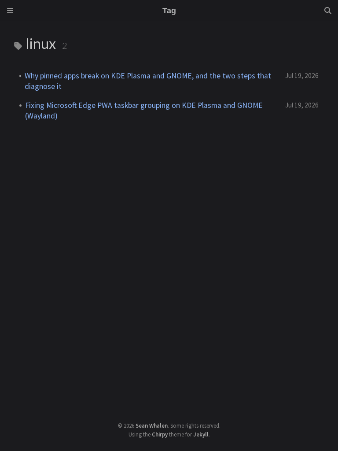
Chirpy (160, 434)
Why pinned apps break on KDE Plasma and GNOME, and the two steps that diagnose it (148, 81)
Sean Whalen (152, 425)
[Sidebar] (10, 10)
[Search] (328, 10)
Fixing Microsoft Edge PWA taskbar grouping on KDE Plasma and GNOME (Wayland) (144, 110)
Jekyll (201, 434)
